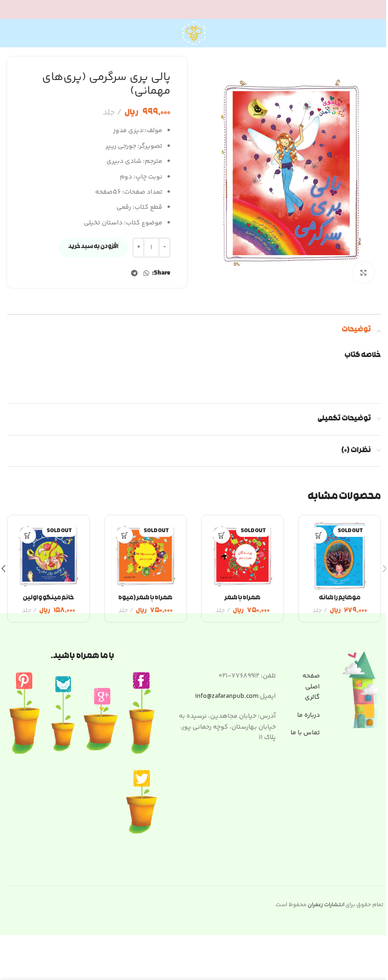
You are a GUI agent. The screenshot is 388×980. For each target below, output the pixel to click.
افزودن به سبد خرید (93, 247)
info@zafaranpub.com (226, 696)
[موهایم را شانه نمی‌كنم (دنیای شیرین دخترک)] (339, 556)
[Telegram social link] (134, 274)
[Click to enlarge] (363, 272)
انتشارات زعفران (326, 904)
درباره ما (308, 715)
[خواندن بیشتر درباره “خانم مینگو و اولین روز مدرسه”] (27, 535)
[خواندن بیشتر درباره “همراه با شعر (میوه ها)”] (124, 535)
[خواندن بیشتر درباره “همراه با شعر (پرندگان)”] (221, 535)
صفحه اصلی (311, 681)
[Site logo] (194, 33)
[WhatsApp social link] (146, 274)
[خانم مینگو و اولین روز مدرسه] (48, 556)
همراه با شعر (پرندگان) (242, 603)
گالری (312, 697)
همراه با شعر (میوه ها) (145, 603)
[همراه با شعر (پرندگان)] (242, 556)
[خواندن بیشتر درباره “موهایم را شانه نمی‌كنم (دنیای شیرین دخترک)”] (318, 535)
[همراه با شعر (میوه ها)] (145, 556)
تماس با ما (305, 733)
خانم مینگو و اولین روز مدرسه (48, 603)
